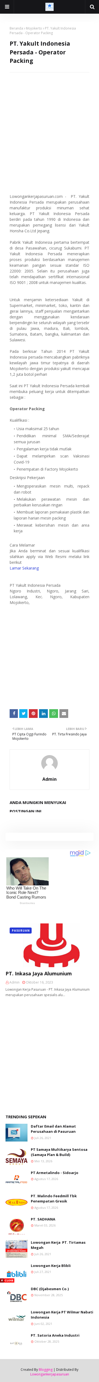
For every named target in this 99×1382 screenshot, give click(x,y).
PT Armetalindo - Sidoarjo (54, 1172)
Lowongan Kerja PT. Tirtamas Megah (58, 1245)
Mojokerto (34, 28)
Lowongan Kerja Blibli (51, 1265)
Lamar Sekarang (24, 568)
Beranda (16, 28)
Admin (49, 779)
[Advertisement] (49, 121)
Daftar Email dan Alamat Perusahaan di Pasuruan (53, 1129)
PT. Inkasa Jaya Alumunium (39, 973)
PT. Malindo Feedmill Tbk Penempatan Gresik (54, 1198)
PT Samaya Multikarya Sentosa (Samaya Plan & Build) (59, 1152)
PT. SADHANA (43, 1219)
